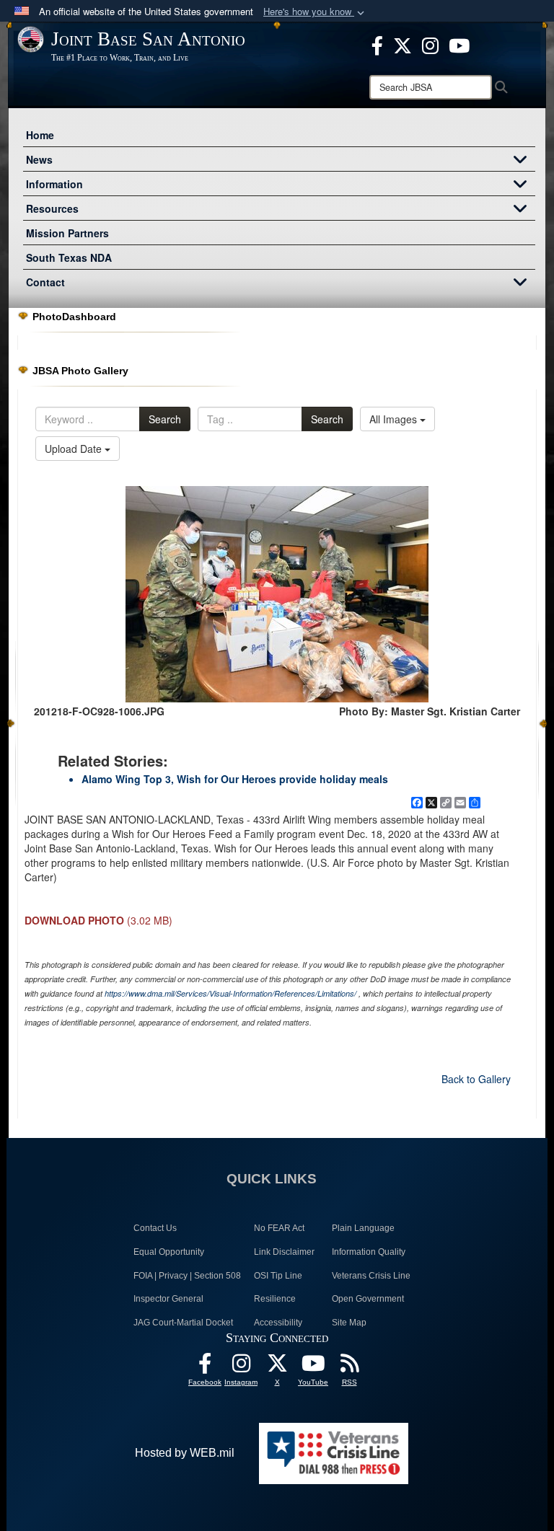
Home (40, 135)
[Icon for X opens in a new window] (402, 44)
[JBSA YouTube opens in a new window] (459, 44)
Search (165, 419)
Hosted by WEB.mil (184, 1453)
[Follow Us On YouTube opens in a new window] (313, 1367)
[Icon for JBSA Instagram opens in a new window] (430, 44)
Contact (45, 282)
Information (54, 184)
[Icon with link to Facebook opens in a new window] (377, 44)
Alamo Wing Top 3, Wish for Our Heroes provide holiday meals (235, 779)
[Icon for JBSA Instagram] (241, 1367)
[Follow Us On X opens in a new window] (277, 1367)
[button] (315, 11)
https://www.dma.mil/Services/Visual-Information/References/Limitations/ (230, 993)
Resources (52, 208)
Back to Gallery (476, 1079)
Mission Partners (67, 233)
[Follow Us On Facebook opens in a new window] (205, 1367)
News (39, 159)
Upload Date (75, 448)
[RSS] (349, 1367)
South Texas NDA (69, 257)
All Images (394, 419)
